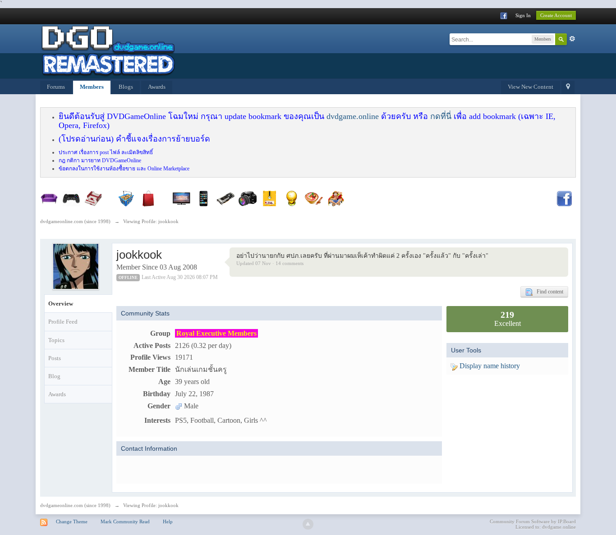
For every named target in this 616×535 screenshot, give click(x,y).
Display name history (489, 366)
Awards (156, 86)
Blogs (126, 86)
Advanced (572, 38)
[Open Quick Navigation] (568, 87)
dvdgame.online (352, 116)
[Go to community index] (107, 51)
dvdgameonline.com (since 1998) (75, 505)
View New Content (530, 86)
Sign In (523, 15)
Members (92, 86)
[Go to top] (308, 524)
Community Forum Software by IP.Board (533, 521)
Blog (54, 376)
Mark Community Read (125, 521)
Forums (56, 86)
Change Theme (71, 521)
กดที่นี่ (440, 116)
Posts (54, 358)
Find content (548, 291)
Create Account (556, 15)
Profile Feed (63, 321)
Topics (56, 340)
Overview (60, 303)
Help (168, 521)
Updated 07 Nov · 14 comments (269, 263)
